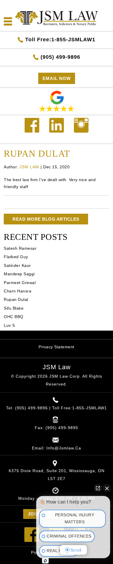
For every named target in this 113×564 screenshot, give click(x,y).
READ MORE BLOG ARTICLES (45, 219)
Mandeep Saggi (19, 274)
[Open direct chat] (98, 488)
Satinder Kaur (17, 265)
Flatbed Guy (16, 256)
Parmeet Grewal (20, 282)
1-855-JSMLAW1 (89, 408)
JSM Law (57, 367)
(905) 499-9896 (60, 57)
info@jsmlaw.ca (63, 448)
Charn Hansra (17, 291)
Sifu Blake (13, 308)
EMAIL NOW (57, 78)
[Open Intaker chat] (45, 560)
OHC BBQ (13, 316)
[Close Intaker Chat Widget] (107, 488)
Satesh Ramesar (20, 248)
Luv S (9, 325)
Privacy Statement (56, 347)
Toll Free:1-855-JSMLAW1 (60, 39)
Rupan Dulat (16, 299)
